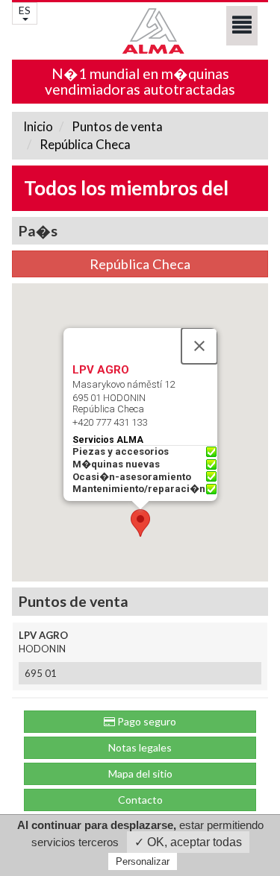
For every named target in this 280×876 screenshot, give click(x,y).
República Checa (84, 144)
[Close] (199, 346)
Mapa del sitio (140, 773)
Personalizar (142, 861)
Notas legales (140, 747)
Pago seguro (145, 721)
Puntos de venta (116, 126)
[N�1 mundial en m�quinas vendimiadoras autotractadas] (140, 31)
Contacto (140, 799)
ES (25, 10)
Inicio (38, 126)
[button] (140, 523)
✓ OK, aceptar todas (188, 842)
